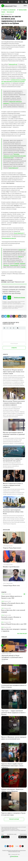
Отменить (14, 347)
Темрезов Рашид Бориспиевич (12, 548)
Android (20, 249)
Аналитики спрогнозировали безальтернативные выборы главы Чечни (13, 511)
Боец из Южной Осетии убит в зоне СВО (13, 624)
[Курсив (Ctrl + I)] (7, 328)
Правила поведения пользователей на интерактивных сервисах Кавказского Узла (14, 851)
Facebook (16, 263)
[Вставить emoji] (17, 328)
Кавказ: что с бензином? (9, 9)
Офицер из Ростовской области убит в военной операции (12, 604)
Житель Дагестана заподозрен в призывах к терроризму (14, 630)
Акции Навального (13, 168)
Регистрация (14, 343)
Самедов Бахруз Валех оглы (11, 585)
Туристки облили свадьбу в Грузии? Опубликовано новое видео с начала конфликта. (12, 765)
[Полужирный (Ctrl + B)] (4, 328)
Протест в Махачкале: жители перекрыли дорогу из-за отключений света (13, 738)
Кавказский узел (13, 64)
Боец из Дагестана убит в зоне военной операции (13, 611)
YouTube (23, 267)
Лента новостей (10, 11)
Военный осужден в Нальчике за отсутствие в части (11, 618)
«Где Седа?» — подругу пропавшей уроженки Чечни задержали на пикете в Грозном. (13, 712)
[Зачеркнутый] (13, 328)
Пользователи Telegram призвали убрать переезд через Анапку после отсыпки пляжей (13, 371)
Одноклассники (14, 265)
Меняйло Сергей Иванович (11, 567)
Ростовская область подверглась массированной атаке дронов (12, 460)
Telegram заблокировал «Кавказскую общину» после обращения (12, 790)
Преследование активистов (9, 238)
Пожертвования (23, 834)
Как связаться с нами (11, 834)
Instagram (22, 263)
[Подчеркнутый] (10, 328)
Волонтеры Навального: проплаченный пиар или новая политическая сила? (14, 156)
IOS (24, 249)
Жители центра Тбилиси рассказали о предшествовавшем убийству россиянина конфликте (14, 403)
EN (4, 1)
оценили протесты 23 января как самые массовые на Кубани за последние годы (13, 81)
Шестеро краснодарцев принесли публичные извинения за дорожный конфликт (14, 434)
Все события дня (22, 633)
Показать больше (14, 819)
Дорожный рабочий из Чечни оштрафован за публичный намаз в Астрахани (12, 657)
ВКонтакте (6, 265)
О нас (2, 834)
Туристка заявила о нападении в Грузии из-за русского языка (13, 814)
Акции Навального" (19, 233)
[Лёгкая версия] (8, 2)
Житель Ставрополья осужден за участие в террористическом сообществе (13, 485)
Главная (3, 11)
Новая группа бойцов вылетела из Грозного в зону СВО (11, 597)
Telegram (20, 256)
